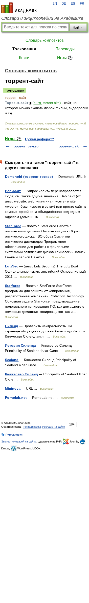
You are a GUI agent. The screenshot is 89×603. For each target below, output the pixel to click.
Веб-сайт (13, 191)
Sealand (12, 360)
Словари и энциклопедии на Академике (42, 18)
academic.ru (19, 7)
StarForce (13, 226)
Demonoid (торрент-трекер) (29, 177)
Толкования (24, 49)
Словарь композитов (44, 40)
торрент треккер (25, 146)
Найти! (78, 27)
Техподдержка (32, 426)
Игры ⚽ (65, 58)
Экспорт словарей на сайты (18, 441)
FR (82, 3)
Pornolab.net (16, 398)
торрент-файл (68, 146)
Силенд (11, 326)
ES (73, 3)
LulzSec (11, 266)
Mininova (13, 388)
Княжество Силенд (21, 374)
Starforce (12, 286)
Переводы (65, 49)
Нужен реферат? (39, 139)
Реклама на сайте (53, 426)
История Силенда (20, 345)
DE (64, 3)
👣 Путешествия (11, 434)
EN (54, 3)
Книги (24, 58)
